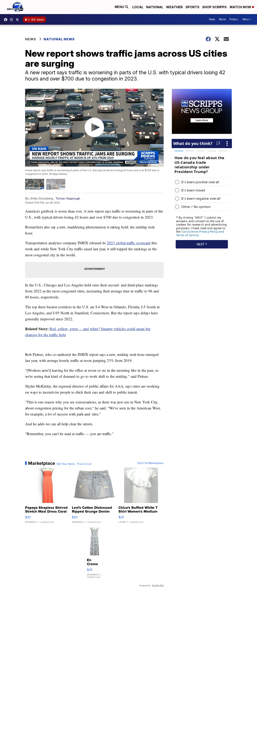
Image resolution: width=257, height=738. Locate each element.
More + (247, 19)
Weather (174, 7)
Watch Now (240, 7)
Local (137, 7)
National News (59, 39)
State (212, 19)
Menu (120, 7)
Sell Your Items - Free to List (74, 464)
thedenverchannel (12, 19)
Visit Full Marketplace (150, 463)
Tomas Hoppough (67, 198)
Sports (192, 7)
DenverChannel (18, 19)
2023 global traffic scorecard (128, 242)
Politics (233, 19)
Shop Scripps (214, 7)
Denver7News (6, 19)
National (154, 7)
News (30, 39)
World (222, 19)
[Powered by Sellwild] (158, 585)
